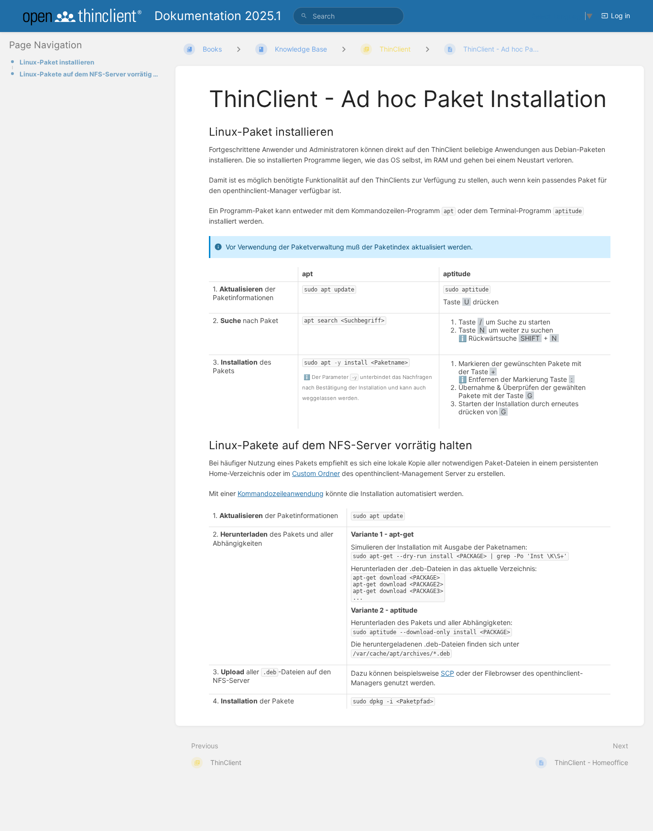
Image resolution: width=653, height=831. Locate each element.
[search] (348, 16)
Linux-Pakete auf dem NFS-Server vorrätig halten (90, 74)
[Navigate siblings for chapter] (343, 49)
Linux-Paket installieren (57, 62)
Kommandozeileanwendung (281, 493)
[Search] (304, 16)
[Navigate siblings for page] (427, 49)
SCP (447, 673)
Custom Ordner (316, 473)
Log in (620, 15)
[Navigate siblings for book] (238, 49)
